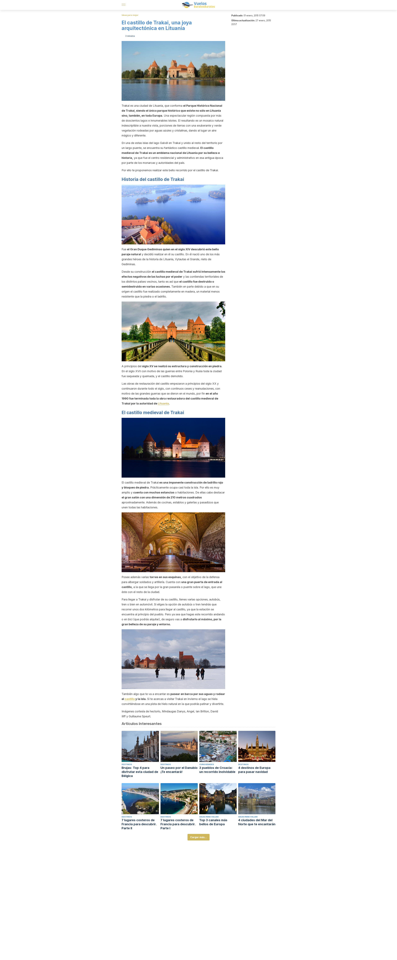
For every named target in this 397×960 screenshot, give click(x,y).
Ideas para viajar (130, 15)
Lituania (163, 403)
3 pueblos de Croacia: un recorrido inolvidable (217, 770)
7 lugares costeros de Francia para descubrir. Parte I (178, 824)
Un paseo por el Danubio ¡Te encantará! (179, 770)
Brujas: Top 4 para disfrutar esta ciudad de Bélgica (140, 772)
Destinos (127, 764)
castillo (130, 699)
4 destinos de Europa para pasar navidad (254, 770)
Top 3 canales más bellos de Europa (213, 822)
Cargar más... (198, 837)
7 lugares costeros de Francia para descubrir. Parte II (139, 824)
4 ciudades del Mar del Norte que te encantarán (256, 822)
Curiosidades (206, 764)
